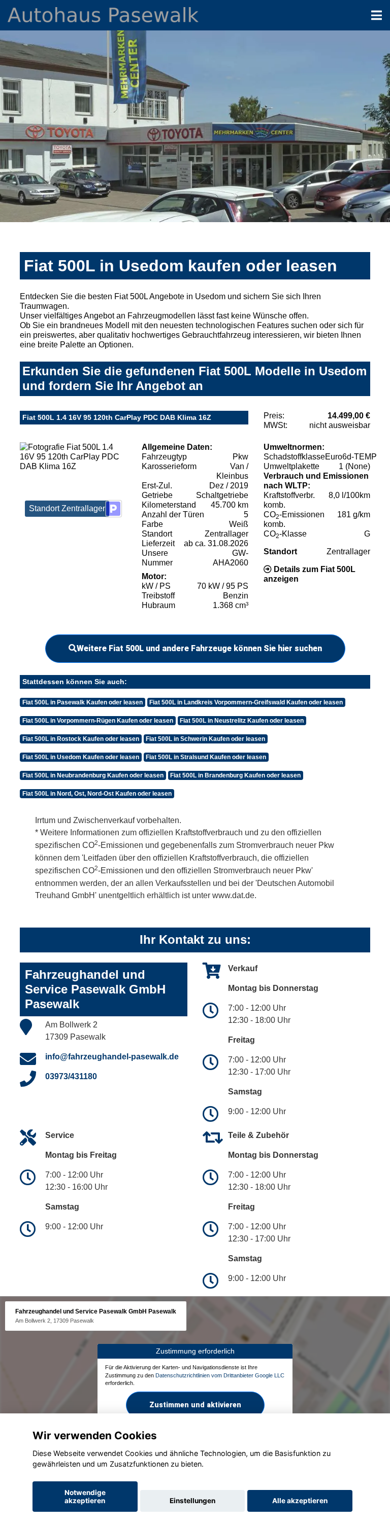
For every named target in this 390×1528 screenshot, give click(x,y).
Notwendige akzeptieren (85, 1496)
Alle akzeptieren (300, 1501)
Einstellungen (192, 1501)
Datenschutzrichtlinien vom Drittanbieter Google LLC (219, 1375)
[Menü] (376, 15)
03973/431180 (71, 1076)
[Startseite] (103, 14)
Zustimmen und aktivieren (195, 1405)
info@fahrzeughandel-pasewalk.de (112, 1056)
